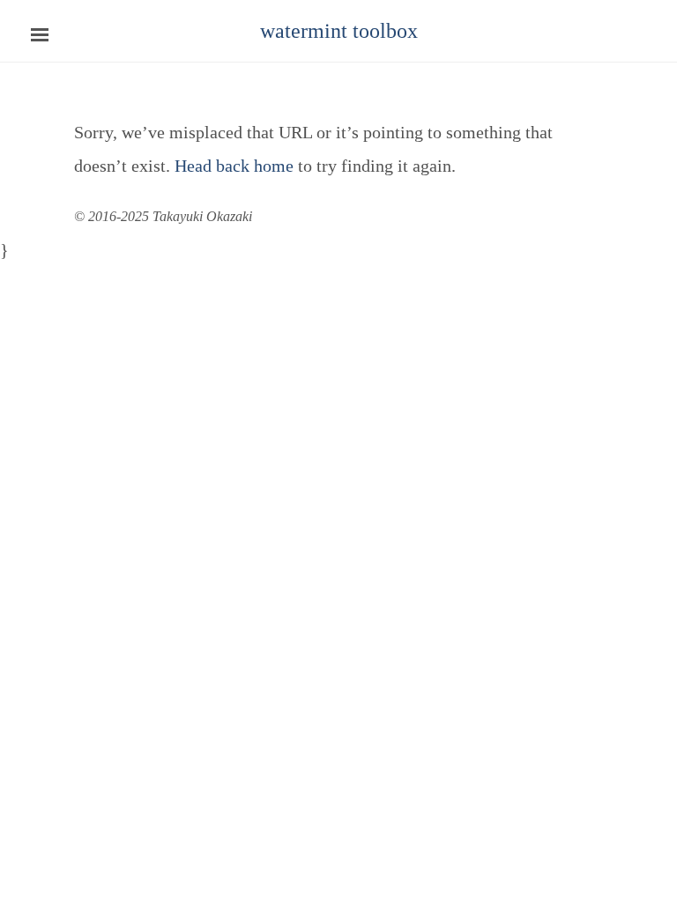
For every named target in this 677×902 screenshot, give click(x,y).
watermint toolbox (339, 30)
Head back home (234, 165)
